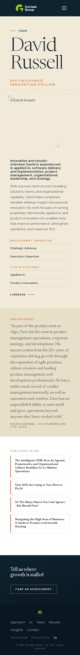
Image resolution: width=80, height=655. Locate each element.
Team (40, 622)
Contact (33, 630)
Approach (17, 622)
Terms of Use (19, 637)
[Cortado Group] (26, 8)
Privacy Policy (40, 637)
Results (54, 622)
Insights (16, 630)
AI (30, 622)
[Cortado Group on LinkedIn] (55, 637)
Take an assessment (33, 589)
